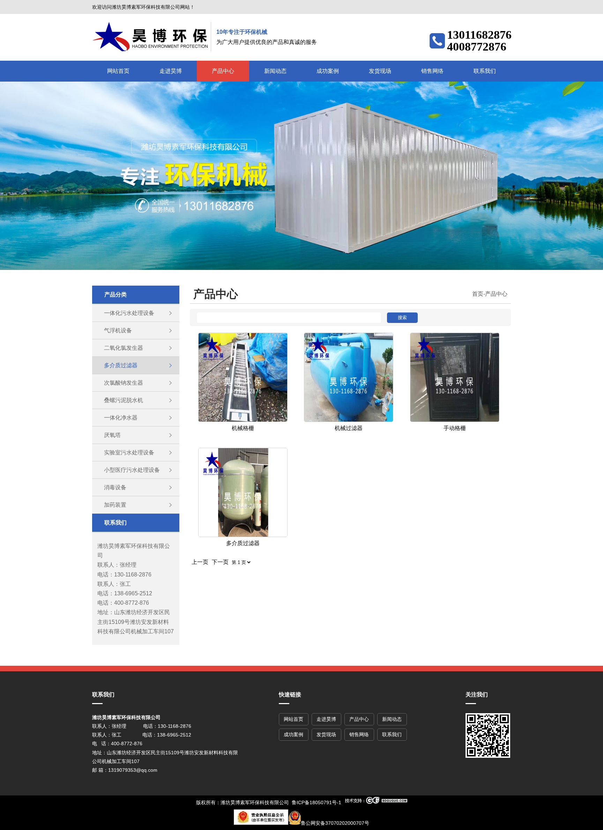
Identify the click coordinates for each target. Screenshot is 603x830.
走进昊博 (170, 71)
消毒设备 (115, 487)
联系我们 (485, 71)
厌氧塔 (112, 435)
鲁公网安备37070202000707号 (335, 823)
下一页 (220, 562)
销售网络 (432, 71)
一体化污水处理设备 (129, 313)
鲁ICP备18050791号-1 (316, 802)
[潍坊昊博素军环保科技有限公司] (151, 36)
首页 (477, 294)
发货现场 (380, 71)
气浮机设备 (118, 330)
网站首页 (118, 71)
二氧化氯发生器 (123, 348)
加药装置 (115, 505)
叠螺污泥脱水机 (123, 400)
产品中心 (223, 71)
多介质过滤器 (120, 365)
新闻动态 (275, 71)
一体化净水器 (120, 418)
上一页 (200, 562)
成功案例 (328, 71)
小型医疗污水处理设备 (132, 470)
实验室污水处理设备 (129, 452)
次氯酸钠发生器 (123, 383)
